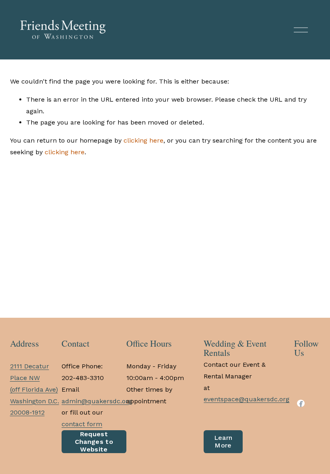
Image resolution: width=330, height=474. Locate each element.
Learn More (223, 441)
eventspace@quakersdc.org (246, 399)
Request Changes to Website (94, 441)
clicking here (143, 140)
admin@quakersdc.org (97, 401)
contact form (82, 424)
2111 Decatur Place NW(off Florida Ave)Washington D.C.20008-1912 (34, 389)
